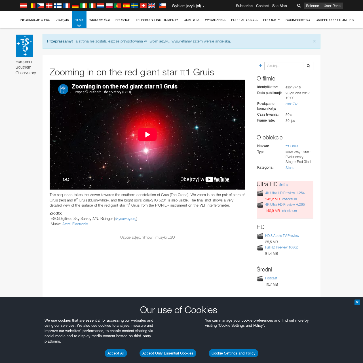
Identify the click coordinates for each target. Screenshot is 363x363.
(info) (283, 184)
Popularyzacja (244, 20)
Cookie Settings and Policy (234, 353)
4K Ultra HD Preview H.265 (285, 204)
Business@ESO (298, 20)
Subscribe (244, 5)
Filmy (79, 20)
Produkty (271, 20)
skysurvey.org (125, 218)
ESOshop (122, 20)
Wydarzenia (215, 20)
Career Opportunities (335, 20)
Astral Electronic (75, 224)
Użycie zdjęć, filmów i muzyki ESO (147, 237)
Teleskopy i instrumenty (157, 20)
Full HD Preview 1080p (281, 247)
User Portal (332, 5)
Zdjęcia (62, 20)
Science (312, 5)
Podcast (271, 278)
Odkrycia (191, 20)
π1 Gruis (292, 146)
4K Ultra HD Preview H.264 (285, 193)
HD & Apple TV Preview (282, 235)
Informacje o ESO (35, 20)
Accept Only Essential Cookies (167, 353)
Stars (290, 167)
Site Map (279, 5)
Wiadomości (99, 20)
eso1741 (292, 104)
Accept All (115, 353)
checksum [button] (289, 199)
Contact (262, 5)
